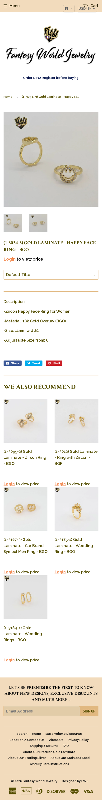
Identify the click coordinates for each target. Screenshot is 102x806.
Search (22, 733)
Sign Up (89, 711)
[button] (69, 8)
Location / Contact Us (27, 740)
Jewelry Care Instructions (49, 764)
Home (8, 96)
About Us (56, 740)
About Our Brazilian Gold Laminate (49, 752)
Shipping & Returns (44, 746)
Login (10, 259)
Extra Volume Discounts (64, 733)
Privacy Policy (78, 740)
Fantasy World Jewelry (40, 781)
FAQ (66, 746)
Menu (14, 6)
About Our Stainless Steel (70, 758)
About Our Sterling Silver (27, 758)
